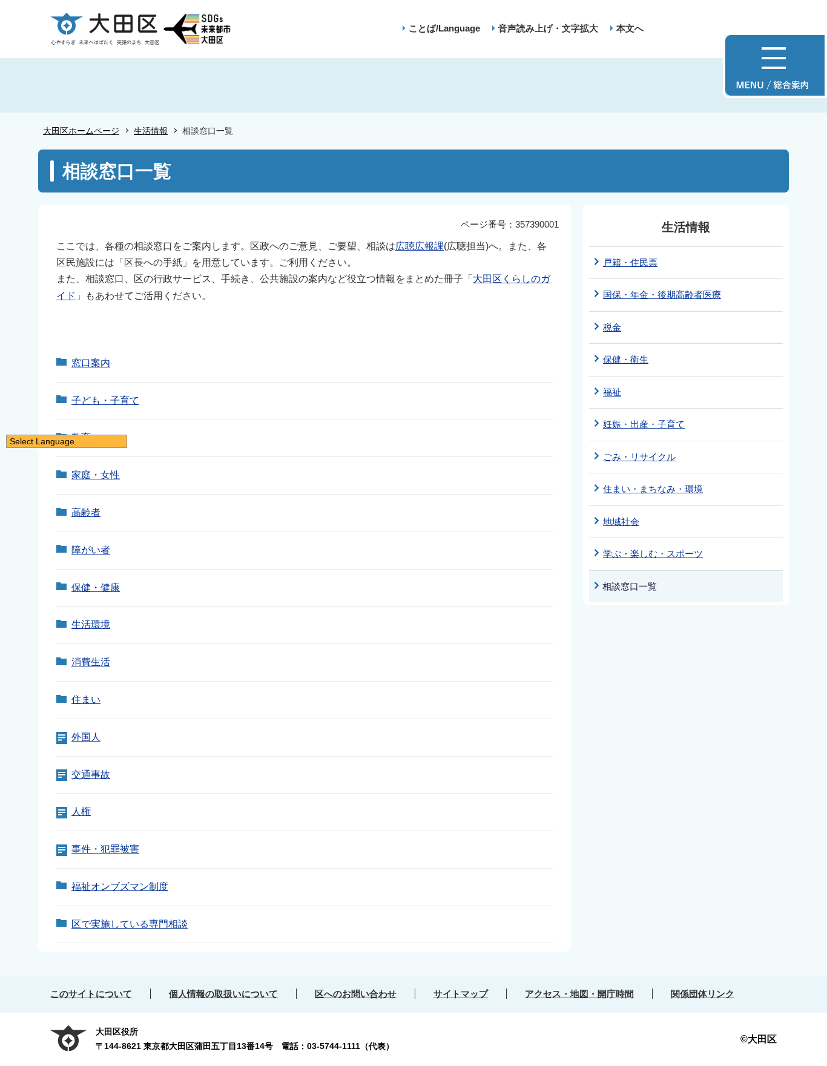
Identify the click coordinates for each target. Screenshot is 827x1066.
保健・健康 (95, 587)
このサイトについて (91, 994)
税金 (612, 327)
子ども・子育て (105, 400)
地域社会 (621, 521)
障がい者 (90, 550)
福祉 (612, 392)
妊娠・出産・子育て (644, 424)
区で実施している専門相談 (129, 924)
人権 (81, 811)
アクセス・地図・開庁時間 (579, 994)
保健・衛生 (625, 359)
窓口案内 (90, 363)
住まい (85, 699)
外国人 (85, 737)
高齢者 (85, 512)
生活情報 (151, 131)
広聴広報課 (419, 246)
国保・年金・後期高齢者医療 (662, 294)
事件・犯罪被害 (105, 849)
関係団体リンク (702, 994)
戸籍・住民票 (630, 262)
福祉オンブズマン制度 (119, 886)
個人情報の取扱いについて (223, 994)
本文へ (630, 28)
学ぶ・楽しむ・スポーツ (653, 553)
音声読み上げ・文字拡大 (548, 28)
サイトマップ (460, 994)
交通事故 (90, 774)
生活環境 (90, 624)
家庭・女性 (95, 475)
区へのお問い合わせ (356, 994)
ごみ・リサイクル (639, 457)
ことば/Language (444, 28)
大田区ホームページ (81, 131)
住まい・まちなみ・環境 (653, 489)
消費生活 (90, 662)
